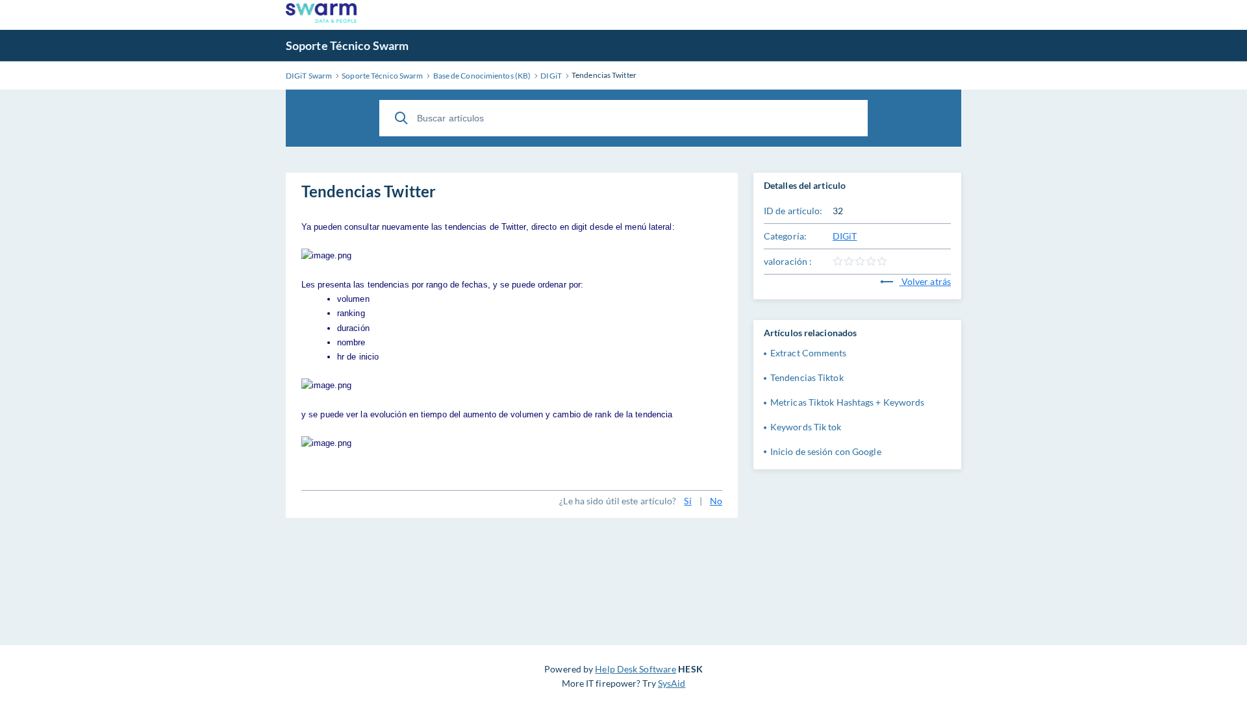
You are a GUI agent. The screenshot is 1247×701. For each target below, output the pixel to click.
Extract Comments (808, 352)
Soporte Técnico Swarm (347, 45)
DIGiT (845, 235)
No (716, 500)
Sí (687, 500)
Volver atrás (925, 281)
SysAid (672, 683)
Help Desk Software (635, 668)
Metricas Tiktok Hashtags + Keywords (847, 402)
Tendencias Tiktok (807, 377)
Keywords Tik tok (806, 426)
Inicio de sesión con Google (825, 451)
